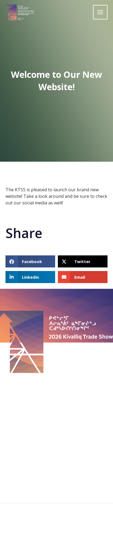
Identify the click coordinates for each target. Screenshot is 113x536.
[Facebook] (49, 523)
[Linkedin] (64, 523)
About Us (56, 399)
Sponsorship (56, 433)
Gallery (56, 441)
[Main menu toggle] (100, 12)
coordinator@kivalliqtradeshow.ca (59, 474)
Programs (56, 406)
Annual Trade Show (56, 412)
